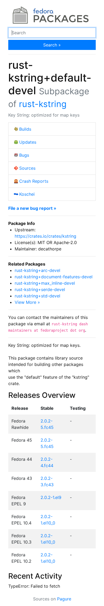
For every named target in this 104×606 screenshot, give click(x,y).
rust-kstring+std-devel (37, 295)
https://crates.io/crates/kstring (45, 236)
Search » (52, 45)
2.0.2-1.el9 (51, 497)
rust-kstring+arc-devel (37, 270)
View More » (27, 302)
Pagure (64, 598)
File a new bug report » (32, 208)
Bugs (24, 155)
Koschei (27, 194)
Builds (25, 129)
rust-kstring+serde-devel (40, 289)
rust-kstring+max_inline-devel (45, 283)
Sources (27, 168)
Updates (27, 142)
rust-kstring (43, 104)
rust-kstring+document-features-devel (54, 276)
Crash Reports (33, 181)
